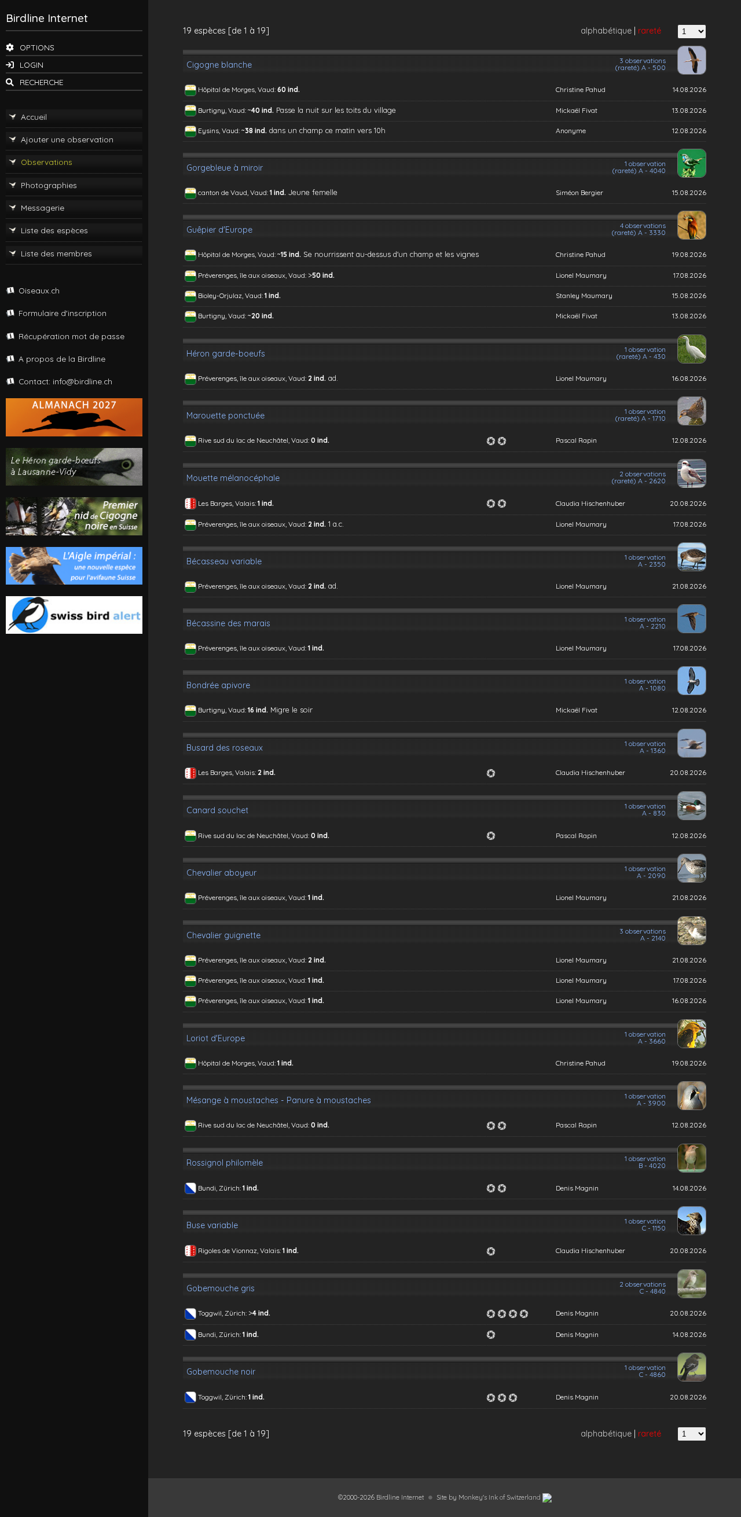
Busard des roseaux (224, 748)
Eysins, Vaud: (219, 130)
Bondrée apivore (218, 685)
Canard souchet (217, 810)
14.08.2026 (689, 89)
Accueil (34, 117)
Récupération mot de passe (71, 336)
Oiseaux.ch (39, 290)
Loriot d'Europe (215, 1038)
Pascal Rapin (576, 440)
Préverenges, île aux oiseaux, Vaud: (253, 275)
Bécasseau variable (224, 561)
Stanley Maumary (584, 295)
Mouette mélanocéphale (233, 478)
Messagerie (42, 207)
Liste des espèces (54, 230)
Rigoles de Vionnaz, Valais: (240, 1250)
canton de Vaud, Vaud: (234, 192)
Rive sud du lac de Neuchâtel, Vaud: (254, 440)
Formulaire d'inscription (63, 313)
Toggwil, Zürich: (223, 1313)
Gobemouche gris (220, 1288)
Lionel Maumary (581, 275)
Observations (46, 162)
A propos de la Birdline (62, 358)
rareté (649, 30)
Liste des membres (56, 253)
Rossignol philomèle (224, 1163)
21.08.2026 (689, 586)
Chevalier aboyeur (221, 873)
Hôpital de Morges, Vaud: (237, 89)
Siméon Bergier (579, 192)
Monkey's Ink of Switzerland (500, 1497)
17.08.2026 (689, 275)
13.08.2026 (689, 110)
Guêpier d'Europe (219, 230)
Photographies (49, 185)
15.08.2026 (689, 192)
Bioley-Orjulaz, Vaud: (231, 295)
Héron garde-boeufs (225, 353)
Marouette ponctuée (225, 415)
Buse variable (212, 1225)
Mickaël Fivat (576, 110)
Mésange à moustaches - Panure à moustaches (278, 1100)
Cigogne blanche (219, 65)
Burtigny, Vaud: (223, 110)
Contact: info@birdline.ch (65, 381)
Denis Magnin (577, 1188)
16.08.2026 (689, 378)
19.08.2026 (689, 254)
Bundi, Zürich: (220, 1188)
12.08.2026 (689, 130)
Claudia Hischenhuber (590, 503)
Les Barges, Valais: (228, 503)
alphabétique (606, 30)
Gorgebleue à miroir (224, 168)
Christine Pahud (581, 89)
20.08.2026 (688, 503)
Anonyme (571, 130)
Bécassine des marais (228, 623)
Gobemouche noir (220, 1372)
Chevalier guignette (223, 935)
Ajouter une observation (67, 139)
